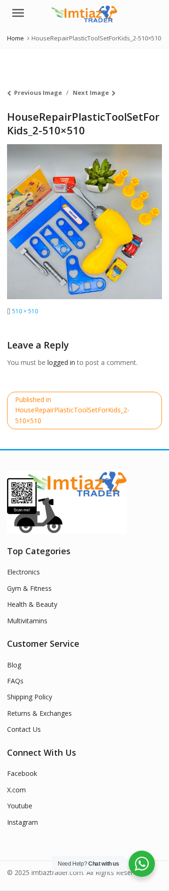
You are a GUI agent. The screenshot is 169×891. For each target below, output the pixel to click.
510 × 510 (25, 311)
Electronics (23, 571)
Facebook (22, 773)
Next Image (91, 92)
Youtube (19, 805)
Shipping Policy (29, 696)
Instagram (22, 822)
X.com (16, 789)
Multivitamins (27, 620)
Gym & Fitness (29, 588)
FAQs (15, 680)
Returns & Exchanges (39, 713)
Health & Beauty (32, 604)
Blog (14, 664)
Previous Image (38, 92)
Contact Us (24, 729)
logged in (61, 362)
